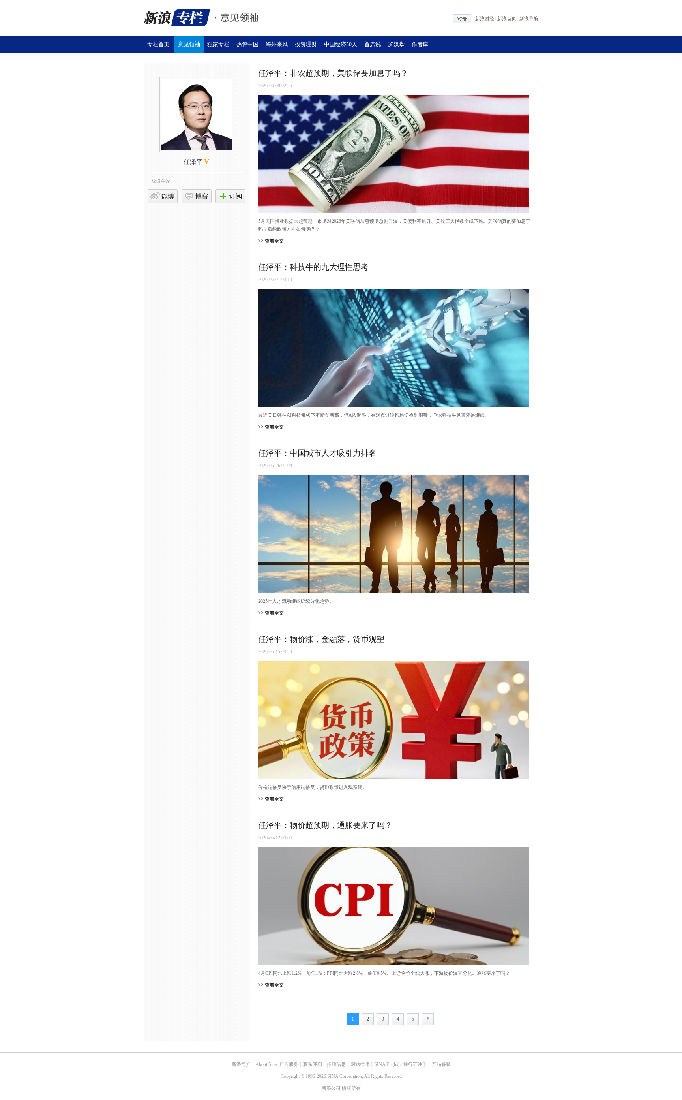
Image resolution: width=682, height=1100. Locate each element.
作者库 (420, 44)
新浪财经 (484, 18)
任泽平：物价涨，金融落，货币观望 (321, 639)
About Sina (266, 1064)
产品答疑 (441, 1064)
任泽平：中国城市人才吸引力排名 (317, 453)
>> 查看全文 (271, 241)
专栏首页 (158, 44)
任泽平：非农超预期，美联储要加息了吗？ (333, 73)
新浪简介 (241, 1064)
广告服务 (288, 1064)
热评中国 (247, 44)
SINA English (387, 1064)
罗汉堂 (396, 44)
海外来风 (277, 44)
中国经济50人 (340, 44)
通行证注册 (415, 1064)
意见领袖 (189, 44)
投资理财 (306, 44)
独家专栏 (218, 44)
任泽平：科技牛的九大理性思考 (313, 267)
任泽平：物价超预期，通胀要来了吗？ (325, 825)
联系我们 (312, 1064)
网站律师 (359, 1064)
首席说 (372, 44)
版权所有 (351, 1088)
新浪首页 (506, 18)
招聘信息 (336, 1064)
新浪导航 (528, 18)
